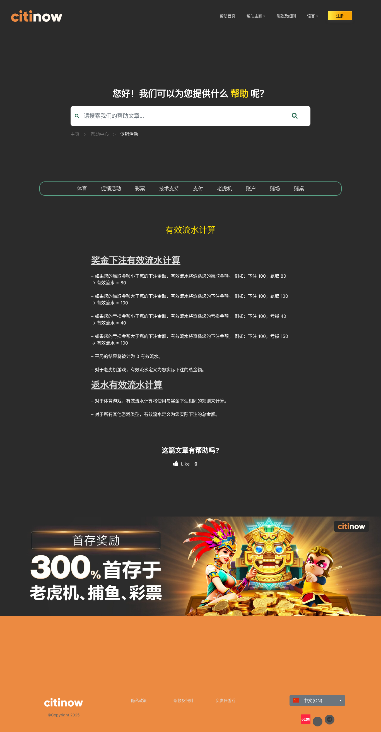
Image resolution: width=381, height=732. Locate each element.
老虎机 (224, 189)
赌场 (275, 189)
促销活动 (129, 134)
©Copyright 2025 (63, 714)
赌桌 (299, 189)
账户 (251, 189)
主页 (75, 134)
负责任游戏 (225, 700)
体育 (82, 189)
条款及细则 (286, 15)
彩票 (140, 189)
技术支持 (169, 189)
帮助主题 (254, 15)
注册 (340, 15)
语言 (311, 15)
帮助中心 (100, 134)
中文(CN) (312, 700)
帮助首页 (227, 15)
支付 (198, 189)
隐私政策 (139, 700)
